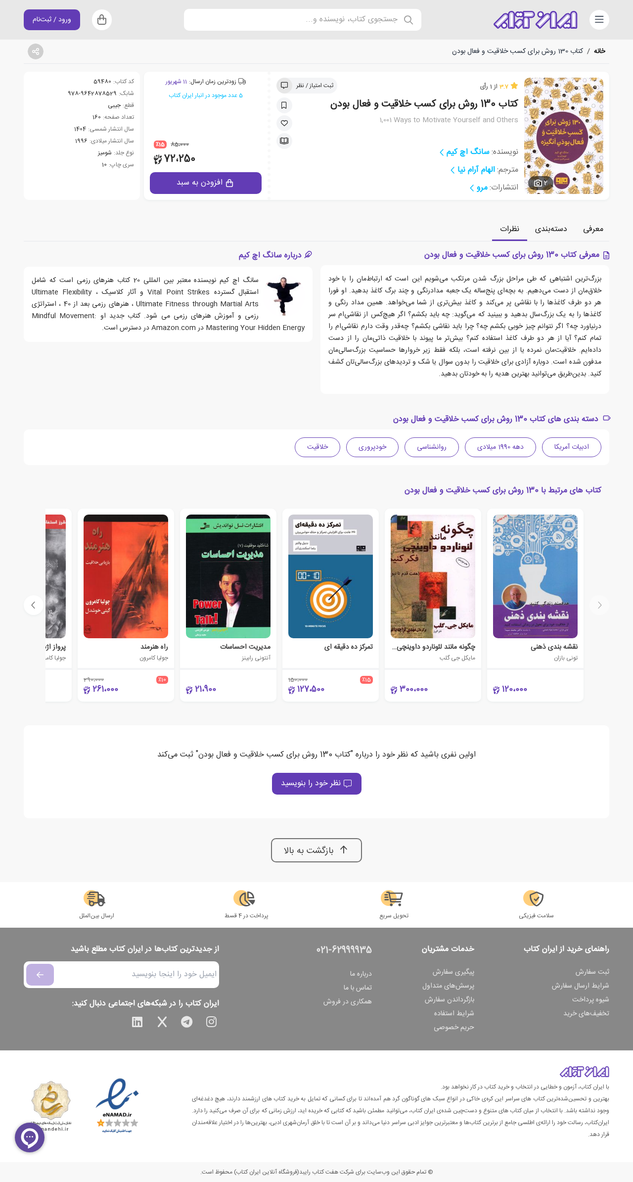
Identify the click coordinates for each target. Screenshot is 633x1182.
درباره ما (361, 974)
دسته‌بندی (551, 229)
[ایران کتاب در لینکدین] (137, 1024)
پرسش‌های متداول (448, 986)
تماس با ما (358, 988)
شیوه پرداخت (590, 1000)
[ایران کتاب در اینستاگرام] (211, 1024)
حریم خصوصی (454, 1028)
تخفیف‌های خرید (586, 1014)
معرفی (593, 229)
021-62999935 (344, 950)
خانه (599, 51)
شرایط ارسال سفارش (580, 986)
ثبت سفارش (592, 972)
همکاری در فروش (347, 1002)
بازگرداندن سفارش (449, 1000)
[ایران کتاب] (536, 20)
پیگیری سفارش (453, 972)
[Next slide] (34, 605)
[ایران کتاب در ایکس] (162, 1024)
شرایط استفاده (454, 1014)
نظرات (509, 229)
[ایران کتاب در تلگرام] (187, 1024)
